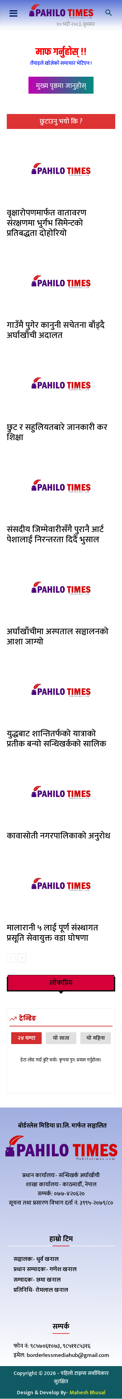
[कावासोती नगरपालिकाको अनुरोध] (61, 793)
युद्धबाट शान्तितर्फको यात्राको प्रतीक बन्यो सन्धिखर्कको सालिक (56, 739)
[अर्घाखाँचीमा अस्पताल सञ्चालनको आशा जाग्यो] (61, 589)
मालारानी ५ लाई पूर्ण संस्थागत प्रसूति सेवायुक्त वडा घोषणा (52, 933)
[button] (108, 13)
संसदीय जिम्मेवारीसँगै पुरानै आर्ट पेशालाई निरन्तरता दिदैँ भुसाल (55, 535)
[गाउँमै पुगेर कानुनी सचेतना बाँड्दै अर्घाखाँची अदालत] (61, 282)
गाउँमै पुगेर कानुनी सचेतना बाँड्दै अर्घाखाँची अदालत (56, 330)
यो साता (61, 1038)
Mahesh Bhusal (87, 1392)
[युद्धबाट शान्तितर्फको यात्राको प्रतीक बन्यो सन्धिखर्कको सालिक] (61, 691)
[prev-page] (11, 957)
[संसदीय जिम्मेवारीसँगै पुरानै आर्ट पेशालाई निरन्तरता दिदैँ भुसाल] (61, 486)
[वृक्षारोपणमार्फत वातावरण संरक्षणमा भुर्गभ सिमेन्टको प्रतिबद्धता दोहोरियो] (61, 170)
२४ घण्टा (27, 1038)
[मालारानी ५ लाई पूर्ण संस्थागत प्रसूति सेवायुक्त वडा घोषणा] (61, 885)
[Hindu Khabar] (61, 12)
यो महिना (95, 1038)
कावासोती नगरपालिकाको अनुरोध (58, 836)
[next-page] (22, 957)
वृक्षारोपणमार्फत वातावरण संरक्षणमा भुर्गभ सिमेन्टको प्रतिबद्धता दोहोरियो (46, 223)
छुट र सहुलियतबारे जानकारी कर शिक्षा (57, 432)
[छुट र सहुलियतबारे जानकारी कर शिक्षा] (61, 384)
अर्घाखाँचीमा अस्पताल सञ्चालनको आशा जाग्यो (57, 637)
